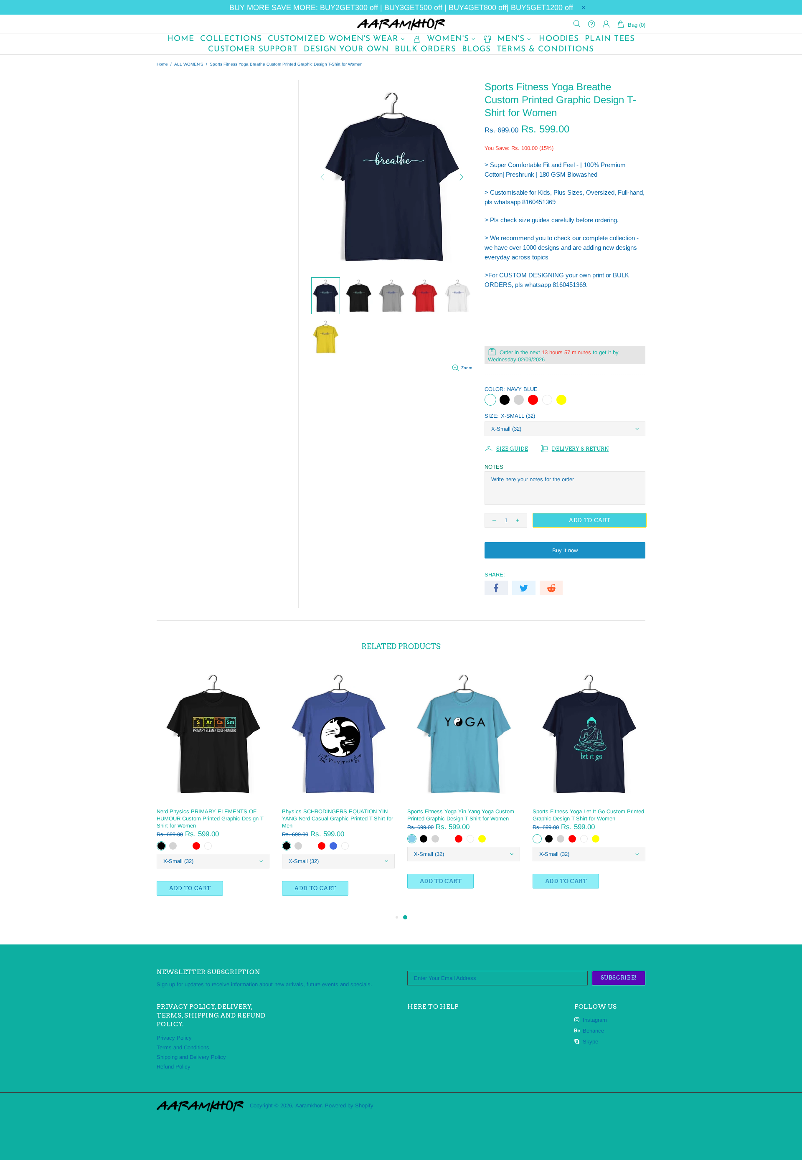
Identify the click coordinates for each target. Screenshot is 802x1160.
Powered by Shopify (349, 1105)
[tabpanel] (463, 785)
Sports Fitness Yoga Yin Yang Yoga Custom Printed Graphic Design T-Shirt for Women (460, 815)
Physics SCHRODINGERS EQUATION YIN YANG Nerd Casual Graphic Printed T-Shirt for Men (337, 818)
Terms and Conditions (183, 1047)
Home (162, 64)
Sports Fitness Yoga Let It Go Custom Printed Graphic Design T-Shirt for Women (588, 815)
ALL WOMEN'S (188, 64)
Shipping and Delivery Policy (191, 1057)
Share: (495, 574)
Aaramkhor (401, 23)
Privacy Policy (174, 1038)
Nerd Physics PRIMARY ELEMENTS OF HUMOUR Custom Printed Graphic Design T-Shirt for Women (211, 818)
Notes (494, 467)
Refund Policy (173, 1067)
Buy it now (565, 550)
